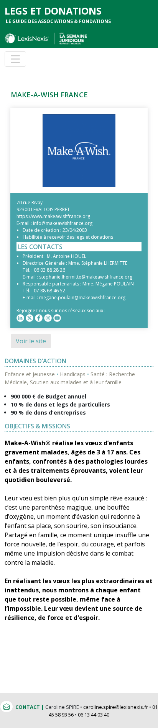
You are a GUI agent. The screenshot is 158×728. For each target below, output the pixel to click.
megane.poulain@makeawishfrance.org (82, 297)
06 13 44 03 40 (93, 714)
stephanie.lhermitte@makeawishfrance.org (85, 277)
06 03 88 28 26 (49, 270)
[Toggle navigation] (15, 59)
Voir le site (31, 341)
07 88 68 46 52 (49, 290)
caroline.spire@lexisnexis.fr (115, 706)
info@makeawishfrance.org (62, 223)
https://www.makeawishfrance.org (53, 216)
